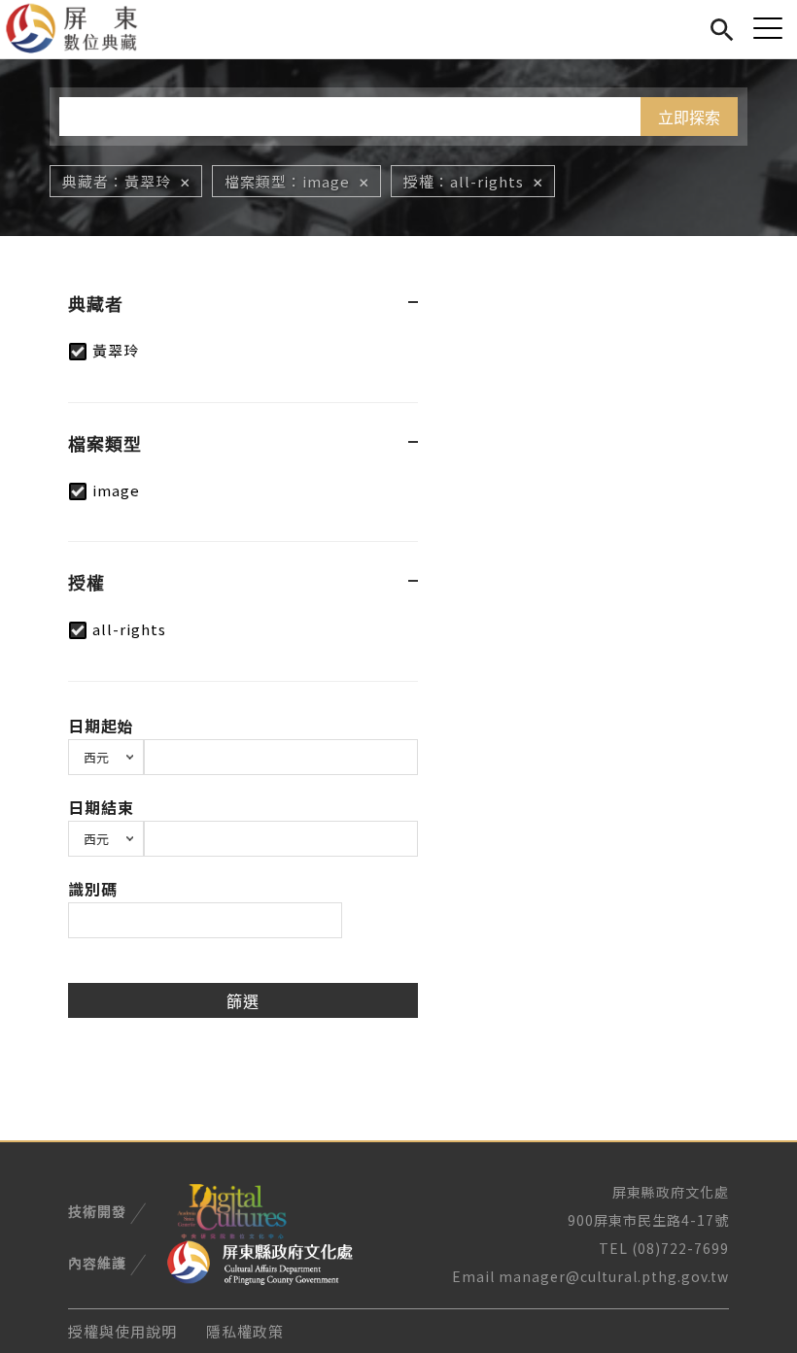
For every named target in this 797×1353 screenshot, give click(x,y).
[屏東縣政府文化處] (260, 1260)
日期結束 (101, 807)
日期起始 (101, 725)
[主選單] (768, 28)
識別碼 (93, 888)
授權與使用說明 (122, 1331)
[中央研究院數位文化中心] (231, 1209)
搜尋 (722, 27)
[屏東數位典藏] (83, 29)
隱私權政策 (245, 1331)
